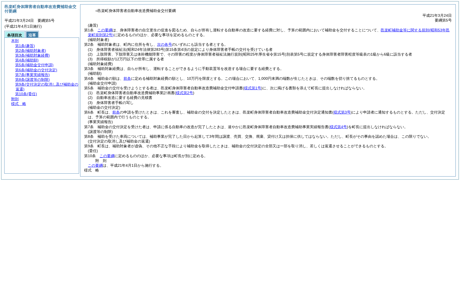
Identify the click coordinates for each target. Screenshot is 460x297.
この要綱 (104, 30)
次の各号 (164, 44)
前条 (127, 78)
